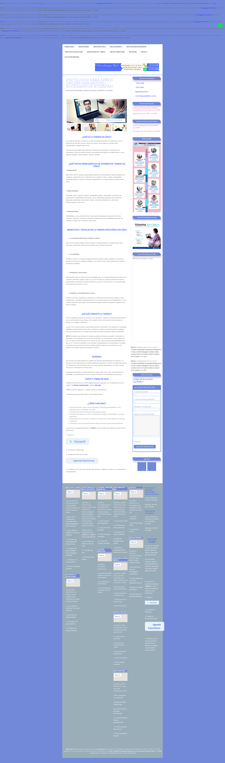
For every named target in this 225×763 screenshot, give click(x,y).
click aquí (152, 571)
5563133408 (140, 83)
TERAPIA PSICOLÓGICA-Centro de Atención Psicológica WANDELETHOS (77, 67)
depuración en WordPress (10, 31)
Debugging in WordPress (104, 3)
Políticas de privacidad (129, 753)
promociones (151, 564)
